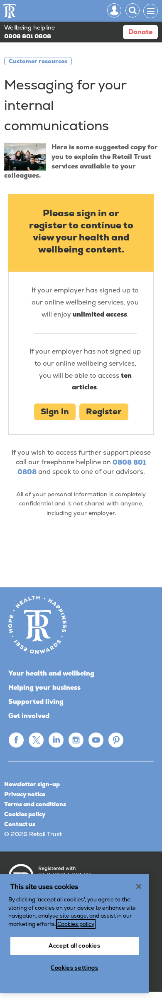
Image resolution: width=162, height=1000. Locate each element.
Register (104, 411)
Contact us (19, 824)
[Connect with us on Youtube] (96, 740)
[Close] (139, 886)
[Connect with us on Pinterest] (116, 740)
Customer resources (38, 61)
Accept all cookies (75, 945)
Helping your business (44, 687)
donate (140, 31)
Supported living (36, 701)
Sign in (55, 411)
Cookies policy (24, 814)
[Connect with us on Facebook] (16, 740)
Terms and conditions (35, 804)
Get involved (28, 715)
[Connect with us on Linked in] (56, 740)
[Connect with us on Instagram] (76, 740)
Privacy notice (24, 794)
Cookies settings (74, 967)
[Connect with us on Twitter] (36, 740)
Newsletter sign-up (32, 784)
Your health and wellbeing (51, 673)
